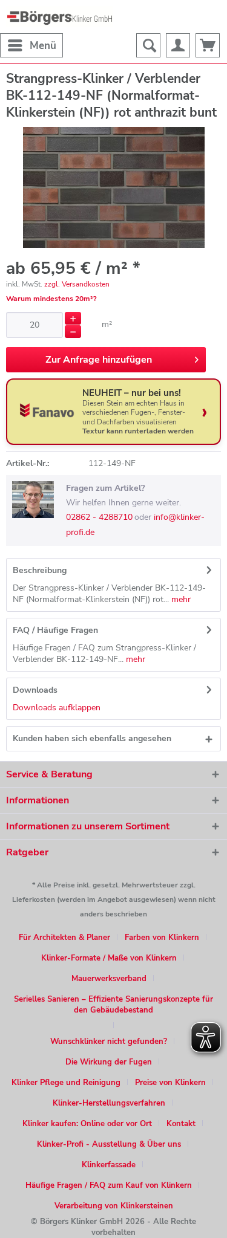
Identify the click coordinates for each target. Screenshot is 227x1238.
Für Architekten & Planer (64, 937)
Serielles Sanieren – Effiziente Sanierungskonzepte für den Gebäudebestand (113, 1005)
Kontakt (181, 1123)
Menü (43, 46)
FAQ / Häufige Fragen (55, 630)
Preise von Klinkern (170, 1082)
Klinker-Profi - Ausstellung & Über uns (109, 1144)
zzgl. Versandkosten (77, 284)
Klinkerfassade (109, 1164)
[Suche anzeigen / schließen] (148, 45)
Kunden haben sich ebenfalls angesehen (92, 738)
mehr (180, 599)
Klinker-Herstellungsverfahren (109, 1103)
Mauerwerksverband (108, 978)
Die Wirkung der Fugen (108, 1062)
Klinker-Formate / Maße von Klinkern (109, 958)
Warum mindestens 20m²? (51, 298)
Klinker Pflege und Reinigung (66, 1082)
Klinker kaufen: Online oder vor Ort (87, 1123)
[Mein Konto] (178, 45)
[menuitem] (31, 45)
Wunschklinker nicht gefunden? (108, 1041)
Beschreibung (40, 570)
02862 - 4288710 (99, 517)
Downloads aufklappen (56, 707)
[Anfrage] (208, 45)
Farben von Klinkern (162, 937)
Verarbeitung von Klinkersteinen (113, 1206)
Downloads (35, 690)
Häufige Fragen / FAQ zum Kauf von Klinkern (108, 1185)
